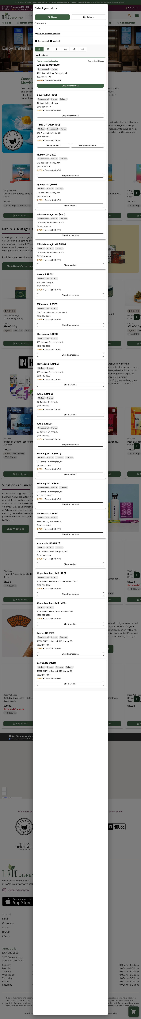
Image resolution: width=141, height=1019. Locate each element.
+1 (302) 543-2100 (45, 495)
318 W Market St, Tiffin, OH (49, 133)
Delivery (90, 17)
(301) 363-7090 (43, 585)
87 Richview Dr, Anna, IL (47, 402)
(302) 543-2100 (44, 465)
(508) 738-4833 (44, 226)
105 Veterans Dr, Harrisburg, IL (50, 342)
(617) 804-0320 (43, 166)
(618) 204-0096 (44, 316)
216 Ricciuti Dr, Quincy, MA (48, 163)
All (39, 49)
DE (48, 49)
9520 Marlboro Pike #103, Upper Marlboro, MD (57, 581)
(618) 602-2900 (44, 525)
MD (74, 49)
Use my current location (48, 33)
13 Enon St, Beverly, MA (47, 103)
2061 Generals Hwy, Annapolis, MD (52, 73)
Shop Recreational (70, 85)
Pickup (54, 17)
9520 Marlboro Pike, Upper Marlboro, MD (55, 611)
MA (65, 49)
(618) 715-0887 (43, 406)
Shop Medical (53, 145)
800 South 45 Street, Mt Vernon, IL (52, 312)
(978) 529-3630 (44, 107)
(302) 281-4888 (44, 645)
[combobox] (68, 28)
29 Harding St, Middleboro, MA (50, 222)
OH (82, 49)
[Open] (104, 29)
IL (56, 49)
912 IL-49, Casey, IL (45, 282)
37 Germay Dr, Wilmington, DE (50, 462)
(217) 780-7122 (43, 286)
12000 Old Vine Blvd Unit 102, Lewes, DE (54, 641)
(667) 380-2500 (44, 77)
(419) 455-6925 (44, 137)
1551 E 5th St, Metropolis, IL (49, 521)
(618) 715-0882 (43, 346)
